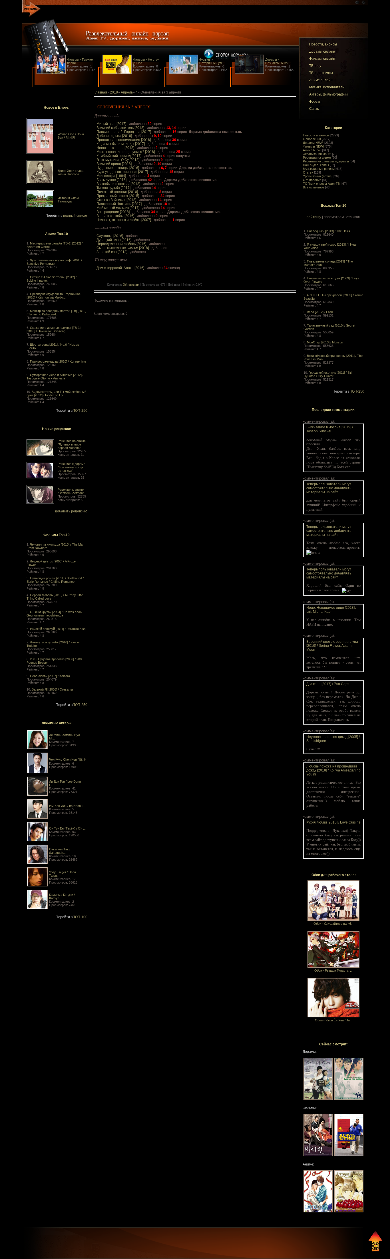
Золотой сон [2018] (112, 252)
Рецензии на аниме (317, 157)
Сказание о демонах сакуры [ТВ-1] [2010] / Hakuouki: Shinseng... (54, 329)
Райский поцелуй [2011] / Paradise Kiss (58, 629)
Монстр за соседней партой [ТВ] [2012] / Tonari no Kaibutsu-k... (56, 312)
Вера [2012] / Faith (320, 312)
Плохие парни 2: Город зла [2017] (124, 132)
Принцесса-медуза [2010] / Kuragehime (58, 361)
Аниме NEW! (312, 150)
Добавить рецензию (71, 511)
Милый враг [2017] (111, 124)
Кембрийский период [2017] (119, 156)
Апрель (127, 92)
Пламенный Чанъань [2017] (119, 204)
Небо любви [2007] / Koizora (50, 676)
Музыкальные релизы (319, 168)
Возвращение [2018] (113, 212)
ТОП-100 (80, 917)
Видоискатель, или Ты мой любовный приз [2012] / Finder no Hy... (56, 393)
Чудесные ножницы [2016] (118, 168)
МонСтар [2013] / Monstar (325, 342)
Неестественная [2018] (115, 148)
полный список (75, 216)
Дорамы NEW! (313, 142)
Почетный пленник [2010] (117, 192)
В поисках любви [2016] (115, 216)
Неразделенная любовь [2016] (121, 244)
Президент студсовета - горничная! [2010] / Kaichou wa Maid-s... (54, 295)
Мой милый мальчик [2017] (118, 208)
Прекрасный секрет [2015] (118, 196)
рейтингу (314, 217)
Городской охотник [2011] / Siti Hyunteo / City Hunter (327, 374)
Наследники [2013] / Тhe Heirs (328, 231)
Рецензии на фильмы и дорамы (326, 161)
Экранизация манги (317, 154)
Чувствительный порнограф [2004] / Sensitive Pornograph (54, 261)
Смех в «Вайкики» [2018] (116, 200)
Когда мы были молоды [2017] (121, 144)
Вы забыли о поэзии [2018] (118, 184)
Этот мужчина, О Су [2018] (118, 160)
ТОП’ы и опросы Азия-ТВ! (322, 183)
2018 (114, 92)
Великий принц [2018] (114, 164)
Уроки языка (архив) (318, 176)
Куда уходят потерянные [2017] (122, 172)
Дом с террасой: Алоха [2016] (120, 268)
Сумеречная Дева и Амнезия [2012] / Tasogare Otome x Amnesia (55, 376)
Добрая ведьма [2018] (114, 136)
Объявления (312, 180)
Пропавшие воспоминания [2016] (124, 140)
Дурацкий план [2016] (114, 240)
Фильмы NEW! (313, 146)
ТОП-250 (80, 411)
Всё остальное (313, 187)
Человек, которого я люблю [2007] (124, 220)
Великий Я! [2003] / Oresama (52, 689)
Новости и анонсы (316, 135)
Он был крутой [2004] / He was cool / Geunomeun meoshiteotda (54, 613)
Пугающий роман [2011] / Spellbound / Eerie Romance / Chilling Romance (55, 579)
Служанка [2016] (110, 236)
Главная (100, 92)
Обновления (312, 139)
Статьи (308, 172)
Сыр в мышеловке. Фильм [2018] (123, 248)
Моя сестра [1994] (111, 176)
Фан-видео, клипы (316, 165)
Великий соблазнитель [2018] (120, 128)
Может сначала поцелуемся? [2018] (126, 152)
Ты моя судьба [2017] (113, 188)
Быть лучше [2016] (111, 180)
